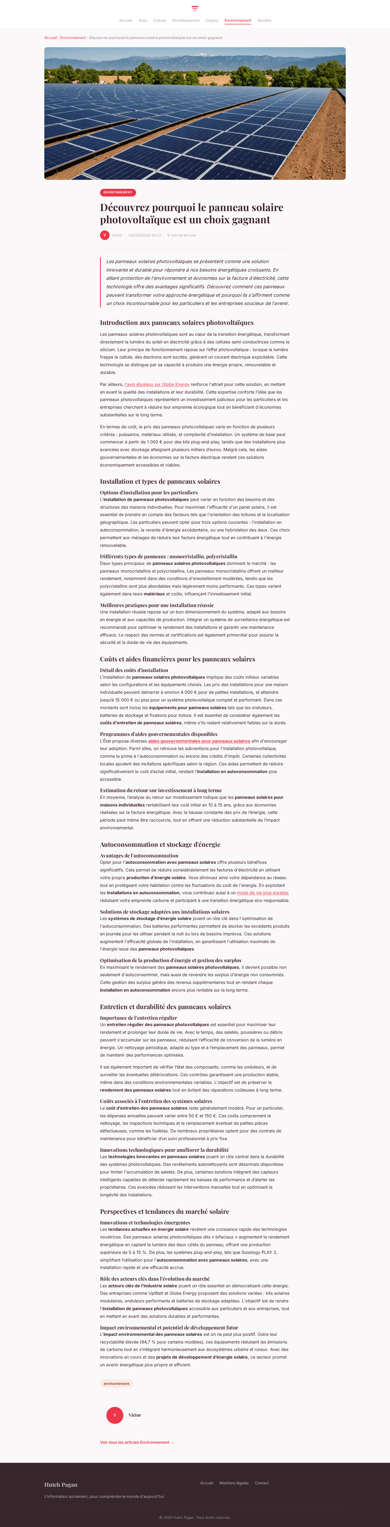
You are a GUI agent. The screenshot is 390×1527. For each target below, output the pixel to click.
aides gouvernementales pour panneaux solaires (199, 741)
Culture (159, 20)
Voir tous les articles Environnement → (137, 1442)
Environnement (238, 20)
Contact (262, 1483)
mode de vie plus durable (262, 892)
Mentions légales (234, 1483)
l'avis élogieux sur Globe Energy (157, 384)
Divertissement (186, 20)
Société (264, 20)
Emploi (212, 20)
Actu (143, 20)
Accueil (125, 20)
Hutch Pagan (60, 1484)
